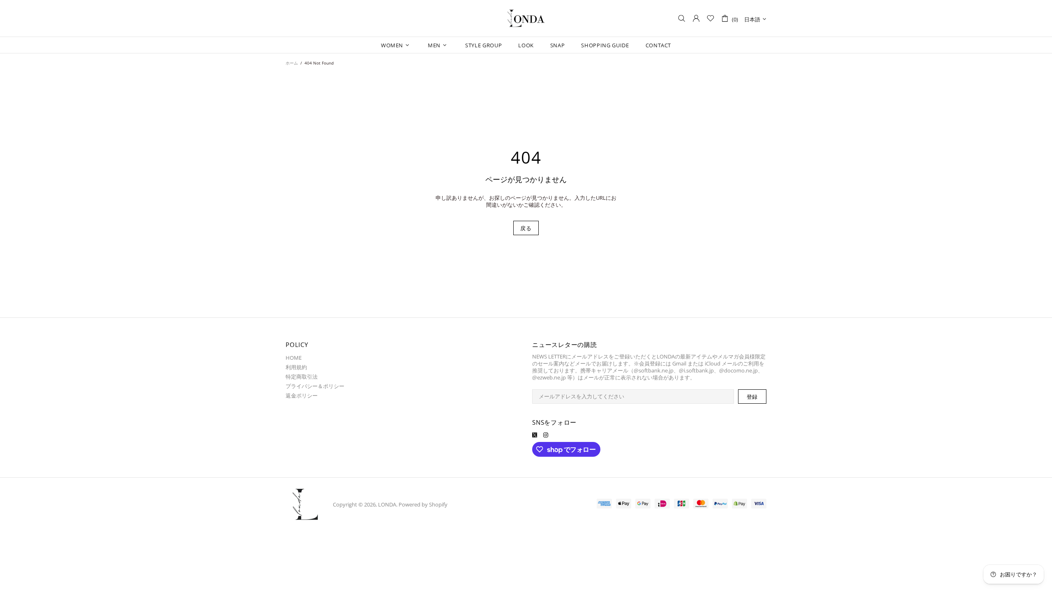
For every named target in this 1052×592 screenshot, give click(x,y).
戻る (525, 228)
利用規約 (296, 367)
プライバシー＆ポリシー (315, 386)
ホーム (292, 63)
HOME (294, 357)
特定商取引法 (302, 376)
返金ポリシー (302, 395)
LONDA (526, 18)
